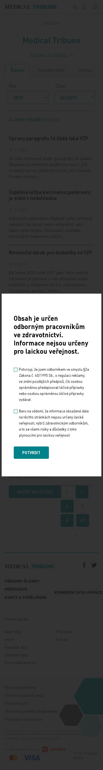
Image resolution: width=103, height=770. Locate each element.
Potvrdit (31, 452)
